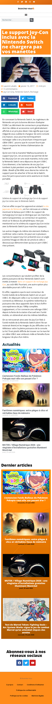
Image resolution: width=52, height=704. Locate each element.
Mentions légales (38, 696)
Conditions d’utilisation (35, 685)
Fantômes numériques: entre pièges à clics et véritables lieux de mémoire (25, 411)
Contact (20, 685)
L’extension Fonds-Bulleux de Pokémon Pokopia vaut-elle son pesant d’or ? (21, 377)
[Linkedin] (26, 1)
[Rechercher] (31, 20)
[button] (26, 15)
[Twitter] (22, 1)
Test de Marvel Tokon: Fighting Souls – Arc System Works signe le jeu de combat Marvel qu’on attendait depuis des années (26, 628)
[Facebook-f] (18, 1)
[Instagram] (30, 1)
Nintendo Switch (22, 92)
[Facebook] (19, 663)
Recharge (34, 92)
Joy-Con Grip (9, 92)
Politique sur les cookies (19, 696)
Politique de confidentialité (26, 690)
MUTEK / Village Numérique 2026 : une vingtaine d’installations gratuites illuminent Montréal (24, 447)
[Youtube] (34, 1)
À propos (9, 685)
